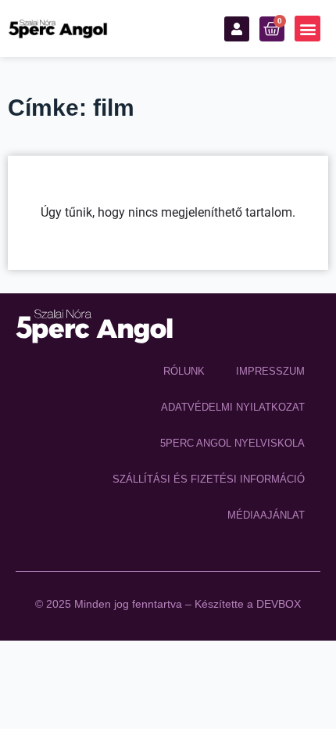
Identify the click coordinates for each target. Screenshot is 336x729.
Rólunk (184, 371)
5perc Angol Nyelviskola (232, 443)
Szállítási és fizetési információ (209, 479)
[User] (236, 28)
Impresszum (270, 371)
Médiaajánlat (266, 515)
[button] (307, 28)
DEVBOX (278, 604)
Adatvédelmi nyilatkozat (233, 407)
